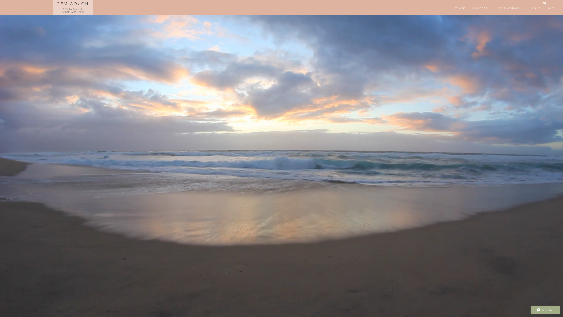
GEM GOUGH (73, 3)
